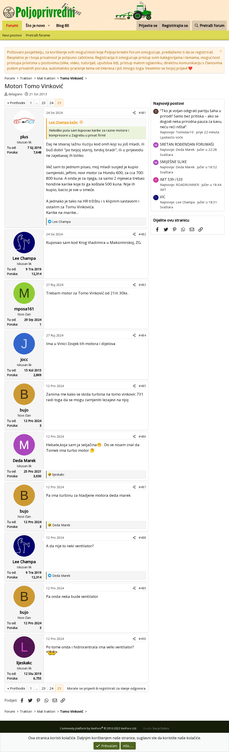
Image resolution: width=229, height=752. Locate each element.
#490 (142, 639)
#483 (142, 285)
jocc (24, 359)
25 (59, 102)
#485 (142, 386)
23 (44, 102)
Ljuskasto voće (171, 137)
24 (51, 102)
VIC (162, 196)
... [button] (37, 102)
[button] (48, 25)
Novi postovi (12, 35)
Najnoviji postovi (168, 103)
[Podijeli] (134, 113)
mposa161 (24, 308)
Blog (60, 25)
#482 (142, 234)
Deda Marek (24, 460)
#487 (142, 487)
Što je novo (35, 25)
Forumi (12, 25)
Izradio (156, 728)
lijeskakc (24, 662)
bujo (24, 410)
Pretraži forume (38, 35)
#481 (142, 113)
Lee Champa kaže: (63, 122)
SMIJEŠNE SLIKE (173, 161)
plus (24, 136)
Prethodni (17, 102)
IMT (163, 189)
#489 (142, 588)
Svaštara (166, 154)
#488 (142, 537)
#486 (142, 436)
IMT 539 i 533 (171, 179)
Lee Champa (24, 258)
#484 (142, 335)
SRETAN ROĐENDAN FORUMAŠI (187, 144)
